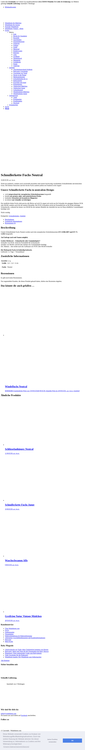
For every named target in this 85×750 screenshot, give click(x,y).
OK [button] (72, 740)
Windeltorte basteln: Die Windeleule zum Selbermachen (23, 657)
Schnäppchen (13, 105)
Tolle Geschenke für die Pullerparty (16, 655)
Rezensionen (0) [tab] (10, 223)
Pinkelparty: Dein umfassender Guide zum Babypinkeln (23, 653)
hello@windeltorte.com (8, 713)
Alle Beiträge (5, 660)
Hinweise (8, 640)
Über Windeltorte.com (12, 628)
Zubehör (12, 68)
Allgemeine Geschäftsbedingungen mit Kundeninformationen (25, 638)
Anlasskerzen (13, 95)
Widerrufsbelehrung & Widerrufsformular (18, 636)
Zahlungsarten (9, 632)
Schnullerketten (14, 216)
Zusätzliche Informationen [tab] (13, 221)
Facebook (24, 715)
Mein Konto (9, 641)
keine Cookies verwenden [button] (52, 741)
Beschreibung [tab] (9, 219)
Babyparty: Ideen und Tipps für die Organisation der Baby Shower (27, 651)
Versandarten (9, 634)
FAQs (7, 630)
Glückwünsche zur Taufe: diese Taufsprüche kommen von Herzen (26, 649)
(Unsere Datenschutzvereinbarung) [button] (16, 747)
